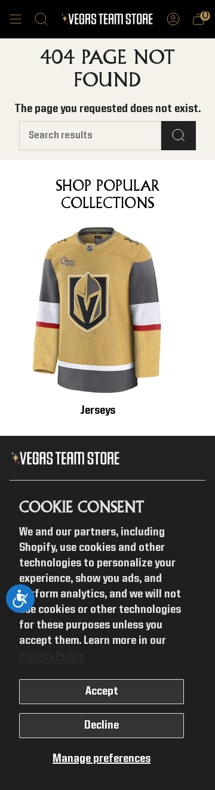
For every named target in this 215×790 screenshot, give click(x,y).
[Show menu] (15, 19)
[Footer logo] (68, 458)
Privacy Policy (51, 656)
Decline (101, 726)
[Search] (178, 135)
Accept (101, 692)
